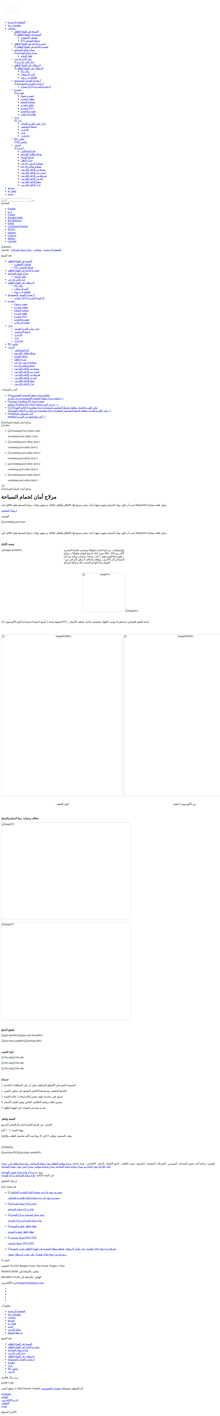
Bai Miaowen (15, 220)
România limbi (15, 217)
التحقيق (5, 1403)
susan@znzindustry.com (31, 1282)
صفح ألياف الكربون (31, 181)
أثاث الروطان (28, 74)
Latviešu (12, 241)
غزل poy (25, 135)
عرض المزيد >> (50, 404)
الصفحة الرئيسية (16, 22)
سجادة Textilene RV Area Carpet (25, 404)
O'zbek (11, 214)
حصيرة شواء (27, 96)
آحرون (17, 145)
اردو (10, 211)
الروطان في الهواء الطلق (27, 65)
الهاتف (4, 1397)
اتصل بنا (12, 191)
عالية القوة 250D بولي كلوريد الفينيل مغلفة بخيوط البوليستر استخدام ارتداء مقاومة (58, 410)
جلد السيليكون (28, 151)
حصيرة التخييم (28, 111)
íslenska (12, 232)
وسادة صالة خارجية (31, 166)
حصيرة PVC (27, 108)
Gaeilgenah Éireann (18, 226)
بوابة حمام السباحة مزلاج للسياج (18, 1175)
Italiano (11, 238)
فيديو (10, 194)
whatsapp (6, 1394)
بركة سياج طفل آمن (18, 1163)
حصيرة (18, 89)
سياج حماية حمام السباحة (69, 1166)
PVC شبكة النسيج (30, 40)
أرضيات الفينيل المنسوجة (27, 80)
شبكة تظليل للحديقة (31, 154)
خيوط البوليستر (29, 126)
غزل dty (25, 129)
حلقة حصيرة (27, 105)
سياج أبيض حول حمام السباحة (17, 1166)
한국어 (11, 229)
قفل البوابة (26, 56)
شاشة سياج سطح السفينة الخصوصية (40, 398)
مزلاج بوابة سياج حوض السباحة (17, 1172)
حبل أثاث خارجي (23, 59)
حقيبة (4, 1406)
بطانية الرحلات (28, 114)
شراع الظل (27, 160)
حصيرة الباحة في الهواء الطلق (30, 43)
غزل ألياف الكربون (31, 185)
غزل (16, 117)
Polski (11, 223)
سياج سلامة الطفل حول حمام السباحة (51, 1163)
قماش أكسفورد (29, 37)
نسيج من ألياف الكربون (33, 169)
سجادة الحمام (28, 102)
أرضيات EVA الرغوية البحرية (36, 86)
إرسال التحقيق (9, 510)
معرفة (11, 188)
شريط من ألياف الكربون (34, 175)
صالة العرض (14, 1329)
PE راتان (25, 71)
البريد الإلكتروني (9, 1400)
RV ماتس (19, 138)
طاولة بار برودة (29, 77)
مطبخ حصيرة (28, 99)
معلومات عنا (14, 25)
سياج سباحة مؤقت (44, 1166)
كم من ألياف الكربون (32, 178)
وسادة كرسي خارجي (32, 163)
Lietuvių (12, 235)
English (11, 208)
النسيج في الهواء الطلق (26, 31)
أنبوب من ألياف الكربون (33, 172)
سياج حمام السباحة (24, 49)
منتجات (12, 28)
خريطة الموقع (15, 1332)
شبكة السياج (27, 157)
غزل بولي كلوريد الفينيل (33, 123)
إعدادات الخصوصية (51, 1388)
